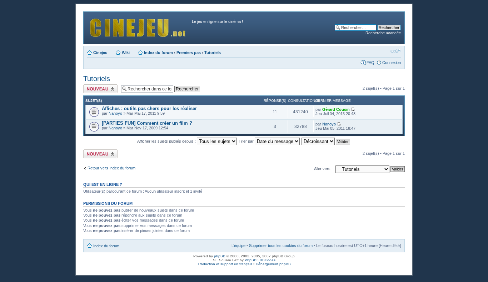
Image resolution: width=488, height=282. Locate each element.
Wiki (126, 52)
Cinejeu (100, 52)
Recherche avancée (383, 33)
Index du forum (158, 52)
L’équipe (238, 245)
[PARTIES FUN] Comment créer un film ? (147, 123)
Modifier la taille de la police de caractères (395, 51)
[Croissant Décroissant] (326, 141)
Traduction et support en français (225, 264)
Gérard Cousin (336, 109)
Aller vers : (323, 169)
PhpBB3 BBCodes (260, 260)
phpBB (219, 256)
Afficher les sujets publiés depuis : (167, 141)
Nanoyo (115, 113)
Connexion (391, 62)
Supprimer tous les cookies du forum (281, 245)
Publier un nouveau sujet (99, 88)
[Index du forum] (138, 26)
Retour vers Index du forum (111, 168)
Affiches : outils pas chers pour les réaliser (149, 108)
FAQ (370, 62)
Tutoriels (212, 52)
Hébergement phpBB (273, 264)
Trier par (247, 141)
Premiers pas (188, 52)
